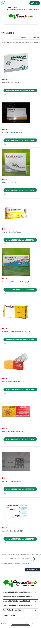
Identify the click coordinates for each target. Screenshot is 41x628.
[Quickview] (37, 52)
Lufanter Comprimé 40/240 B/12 (13, 132)
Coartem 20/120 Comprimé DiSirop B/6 (15, 282)
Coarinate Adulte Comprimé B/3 (13, 431)
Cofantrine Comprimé (9, 182)
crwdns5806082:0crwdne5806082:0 (16, 563)
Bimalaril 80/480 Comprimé (11, 82)
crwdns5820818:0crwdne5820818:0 (27, 38)
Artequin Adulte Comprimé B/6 (13, 531)
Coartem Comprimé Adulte (11, 232)
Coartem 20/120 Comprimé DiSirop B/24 (16, 332)
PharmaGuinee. (12, 624)
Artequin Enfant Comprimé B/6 (12, 481)
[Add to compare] (5, 94)
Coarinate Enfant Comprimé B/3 (13, 381)
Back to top (32, 569)
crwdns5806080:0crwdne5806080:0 (16, 559)
